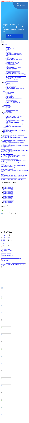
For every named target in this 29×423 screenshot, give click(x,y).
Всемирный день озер (6, 253)
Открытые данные (7, 131)
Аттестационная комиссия (12, 122)
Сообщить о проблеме (14, 36)
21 (8, 239)
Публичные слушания (11, 101)
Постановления (10, 97)
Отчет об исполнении (11, 84)
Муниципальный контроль (12, 62)
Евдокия (10, 264)
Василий (23, 263)
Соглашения (9, 103)
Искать (2, 206)
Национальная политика (12, 81)
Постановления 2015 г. (8, 188)
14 (8, 237)
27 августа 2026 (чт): (5, 249)
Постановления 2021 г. (8, 196)
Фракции (8, 111)
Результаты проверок (11, 69)
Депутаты (8, 107)
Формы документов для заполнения (14, 118)
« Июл (2, 243)
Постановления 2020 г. (8, 195)
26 (4, 240)
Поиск (2, 205)
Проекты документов (11, 100)
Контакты (5, 129)
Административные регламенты (14, 98)
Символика (9, 50)
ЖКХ (7, 57)
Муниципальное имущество (13, 60)
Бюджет (5, 82)
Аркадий (18, 263)
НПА (4, 91)
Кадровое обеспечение (11, 66)
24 (1, 240)
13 (6, 237)
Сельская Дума (7, 106)
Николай (19, 264)
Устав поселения (10, 92)
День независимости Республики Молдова (11, 258)
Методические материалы (12, 117)
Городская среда (10, 58)
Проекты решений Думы (12, 110)
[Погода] (3, 213)
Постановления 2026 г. (8, 202)
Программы (9, 93)
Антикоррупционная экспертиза (14, 116)
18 (3, 239)
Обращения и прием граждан (13, 55)
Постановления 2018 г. (8, 192)
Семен (23, 264)
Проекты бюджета (10, 87)
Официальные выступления (13, 72)
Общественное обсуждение (10, 132)
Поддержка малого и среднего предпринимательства (13, 68)
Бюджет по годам (10, 83)
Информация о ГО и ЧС (12, 79)
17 (1, 239)
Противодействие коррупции (10, 113)
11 (3, 237)
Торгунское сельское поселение (8, 421)
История (8, 49)
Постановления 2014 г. (8, 187)
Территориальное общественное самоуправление (14, 78)
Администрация (7, 45)
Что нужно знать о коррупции (13, 126)
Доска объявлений (7, 112)
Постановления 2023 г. (8, 198)
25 (3, 240)
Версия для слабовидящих (7, 1)
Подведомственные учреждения (14, 54)
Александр (8, 263)
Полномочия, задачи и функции (14, 53)
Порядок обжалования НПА (13, 102)
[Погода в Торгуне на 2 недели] (15, 213)
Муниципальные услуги (12, 63)
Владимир (3, 264)
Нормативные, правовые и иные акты (15, 115)
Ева (7, 264)
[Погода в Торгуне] (10, 212)
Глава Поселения (10, 48)
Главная (5, 44)
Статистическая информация (13, 71)
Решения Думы (10, 95)
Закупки (5, 127)
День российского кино (6, 250)
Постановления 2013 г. (8, 186)
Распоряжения (9, 96)
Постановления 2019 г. (8, 193)
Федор (2, 265)
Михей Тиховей (4, 260)
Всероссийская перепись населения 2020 (16, 74)
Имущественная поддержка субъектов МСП (14, 130)
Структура (8, 52)
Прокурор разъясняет (11, 64)
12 (4, 237)
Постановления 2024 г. (8, 200)
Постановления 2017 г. (8, 191)
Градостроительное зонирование (14, 59)
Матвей (15, 264)
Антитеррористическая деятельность (15, 73)
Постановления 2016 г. (8, 189)
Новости (8, 47)
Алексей (14, 263)
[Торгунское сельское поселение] (1, 40)
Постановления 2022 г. (8, 197)
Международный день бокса (7, 255)
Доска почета (6, 105)
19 (4, 239)
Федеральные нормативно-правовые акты (16, 76)
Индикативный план (11, 86)
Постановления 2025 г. (8, 201)
